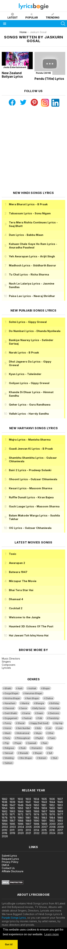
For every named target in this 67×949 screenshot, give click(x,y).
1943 (44, 801)
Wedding (9, 758)
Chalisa (49, 698)
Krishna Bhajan (12, 698)
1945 (60, 801)
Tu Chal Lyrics (29, 274)
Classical (9, 708)
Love (60, 728)
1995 (12, 823)
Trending (52, 17)
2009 (60, 826)
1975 (44, 814)
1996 (20, 823)
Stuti (55, 758)
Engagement (11, 718)
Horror (8, 728)
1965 (28, 811)
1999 (44, 823)
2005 (29, 826)
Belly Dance (39, 708)
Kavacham (10, 703)
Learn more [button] (51, 934)
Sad (50, 748)
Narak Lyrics (24, 352)
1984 (52, 817)
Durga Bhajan (11, 693)
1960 (52, 808)
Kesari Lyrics (30, 488)
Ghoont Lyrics (33, 479)
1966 (36, 811)
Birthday (55, 703)
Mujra (38, 733)
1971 (12, 814)
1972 (20, 814)
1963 (12, 811)
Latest (13, 17)
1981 (28, 817)
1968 (52, 811)
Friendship (54, 718)
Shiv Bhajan (26, 758)
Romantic (37, 748)
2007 (44, 826)
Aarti (20, 688)
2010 (4, 830)
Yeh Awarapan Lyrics (32, 256)
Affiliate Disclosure (12, 871)
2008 (52, 826)
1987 (12, 820)
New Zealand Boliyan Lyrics (12, 75)
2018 (4, 833)
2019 (12, 833)
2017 (60, 830)
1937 (60, 798)
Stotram (42, 758)
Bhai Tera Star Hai (21, 590)
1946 (5, 805)
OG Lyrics (30, 528)
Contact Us (8, 868)
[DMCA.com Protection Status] (12, 883)
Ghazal (21, 723)
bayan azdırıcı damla (33, 775)
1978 (5, 817)
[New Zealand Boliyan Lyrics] (17, 60)
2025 (60, 833)
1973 (28, 814)
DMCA (5, 865)
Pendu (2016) (43, 73)
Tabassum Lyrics (30, 213)
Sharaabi (23, 753)
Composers (8, 664)
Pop (7, 743)
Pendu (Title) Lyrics (49, 79)
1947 (12, 805)
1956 (20, 808)
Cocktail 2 (15, 608)
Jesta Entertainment (14, 67)
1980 (20, 817)
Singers (6, 661)
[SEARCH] (63, 23)
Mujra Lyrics (30, 439)
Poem (52, 738)
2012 (20, 830)
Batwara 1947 (18, 572)
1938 (4, 801)
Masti (8, 733)
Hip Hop (58, 723)
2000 (52, 823)
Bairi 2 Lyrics (30, 470)
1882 (4, 798)
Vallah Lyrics (29, 413)
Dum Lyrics (26, 235)
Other (50, 733)
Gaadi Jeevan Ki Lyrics (31, 448)
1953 (60, 805)
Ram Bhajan (33, 698)
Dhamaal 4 (16, 599)
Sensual (9, 753)
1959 (44, 808)
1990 (36, 820)
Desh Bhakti (11, 713)
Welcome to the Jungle (24, 617)
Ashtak (32, 688)
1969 (60, 811)
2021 (28, 833)
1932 (20, 798)
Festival (27, 718)
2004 (21, 826)
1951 (43, 805)
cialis (17, 775)
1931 (12, 798)
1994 (5, 823)
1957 (28, 808)
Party (7, 738)
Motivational (23, 733)
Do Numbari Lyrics (34, 331)
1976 (52, 814)
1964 (20, 811)
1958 (36, 808)
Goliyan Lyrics (29, 383)
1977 (60, 814)
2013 (28, 830)
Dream (40, 713)
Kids (39, 728)
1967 (44, 811)
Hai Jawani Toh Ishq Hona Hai (28, 635)
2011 (12, 830)
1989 (28, 820)
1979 (12, 817)
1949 (28, 805)
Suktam (9, 763)
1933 (28, 798)
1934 (36, 798)
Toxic (12, 554)
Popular (31, 17)
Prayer (18, 743)
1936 (52, 798)
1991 (43, 820)
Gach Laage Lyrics (34, 506)
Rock (23, 748)
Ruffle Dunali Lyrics (31, 497)
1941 (28, 801)
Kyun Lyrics (25, 374)
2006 (37, 826)
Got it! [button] (9, 944)
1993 (60, 820)
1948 (20, 805)
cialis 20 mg (7, 775)
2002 (5, 826)
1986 (5, 820)
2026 (5, 836)
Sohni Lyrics (28, 322)
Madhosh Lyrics (32, 265)
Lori (49, 728)
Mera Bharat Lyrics (28, 204)
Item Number (24, 728)
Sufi (50, 753)
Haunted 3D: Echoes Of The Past (31, 626)
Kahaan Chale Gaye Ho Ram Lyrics (33, 245)
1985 (60, 817)
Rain (45, 743)
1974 (36, 814)
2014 (36, 830)
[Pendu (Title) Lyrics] (49, 63)
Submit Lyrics (9, 855)
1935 (44, 798)
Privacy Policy (10, 861)
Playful (39, 738)
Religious (9, 748)
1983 (44, 817)
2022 (36, 833)
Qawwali (32, 743)
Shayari (38, 753)
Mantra (25, 703)
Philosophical (23, 738)
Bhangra (40, 703)
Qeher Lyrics (29, 404)
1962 (4, 811)
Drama (26, 713)
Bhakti (8, 688)
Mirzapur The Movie (22, 581)
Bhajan (46, 688)
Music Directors (11, 658)
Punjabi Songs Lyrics (14, 917)
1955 (12, 808)
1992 (52, 820)
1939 (12, 801)
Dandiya (55, 708)
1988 (20, 820)
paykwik (51, 775)
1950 (36, 805)
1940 (20, 801)
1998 (36, 823)
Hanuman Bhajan (33, 693)
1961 (59, 808)
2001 (60, 823)
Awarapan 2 (17, 563)
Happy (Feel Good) (39, 723)
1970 (5, 814)
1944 (52, 801)
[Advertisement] (33, 149)
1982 (36, 817)
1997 (28, 823)
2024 (52, 833)
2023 (44, 833)
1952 (52, 805)
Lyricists (6, 667)
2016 (52, 830)
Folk (40, 718)
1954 (4, 808)
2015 (44, 830)
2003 (13, 826)
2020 (21, 833)
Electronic (54, 713)
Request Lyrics (10, 858)
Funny (8, 723)
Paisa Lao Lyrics (32, 296)
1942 (36, 801)
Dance (24, 708)
